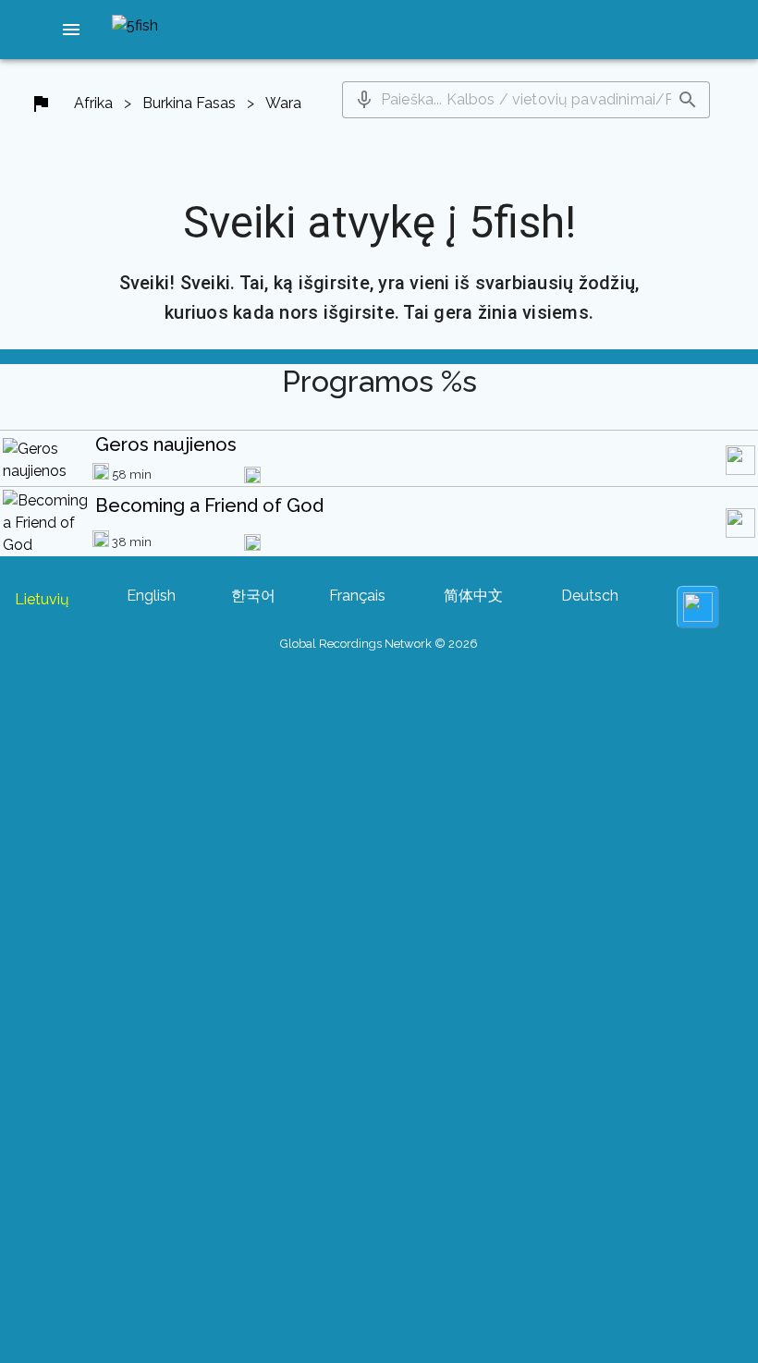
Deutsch (589, 595)
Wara (283, 103)
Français (357, 595)
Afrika (93, 103)
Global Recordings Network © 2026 (379, 644)
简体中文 (473, 595)
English (151, 595)
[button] (71, 29)
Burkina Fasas (189, 103)
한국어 (253, 595)
